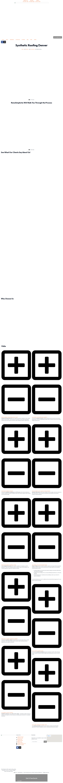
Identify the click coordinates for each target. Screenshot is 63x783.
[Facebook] (17, 747)
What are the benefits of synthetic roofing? (8, 564)
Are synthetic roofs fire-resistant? (7, 712)
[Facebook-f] (2, 42)
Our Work (23, 39)
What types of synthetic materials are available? (9, 638)
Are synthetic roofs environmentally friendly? (39, 564)
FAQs (31, 39)
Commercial (18, 39)
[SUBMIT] (45, 742)
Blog (27, 39)
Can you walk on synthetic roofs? (37, 650)
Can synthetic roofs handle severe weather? (39, 417)
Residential (12, 39)
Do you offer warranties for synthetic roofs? (39, 724)
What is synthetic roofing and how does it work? (9, 417)
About (7, 39)
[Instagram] (4, 42)
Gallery (35, 39)
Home (3, 39)
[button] (16, 383)
